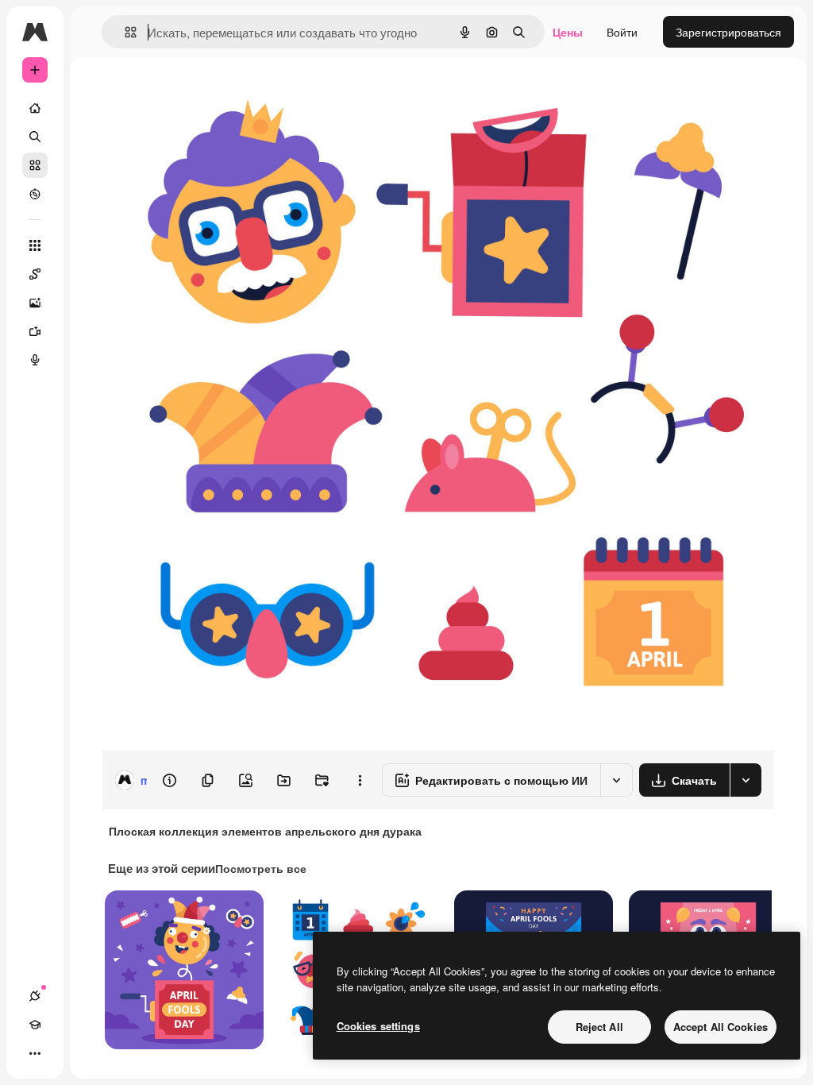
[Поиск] (35, 136)
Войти (622, 32)
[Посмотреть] (35, 194)
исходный (208, 93)
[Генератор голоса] (35, 360)
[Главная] (35, 108)
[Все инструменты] (35, 245)
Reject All (599, 1026)
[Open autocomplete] (124, 32)
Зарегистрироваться (728, 32)
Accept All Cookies (720, 1026)
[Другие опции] (360, 780)
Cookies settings (378, 1025)
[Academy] (35, 1024)
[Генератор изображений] (35, 302)
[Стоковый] (35, 165)
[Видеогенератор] (35, 331)
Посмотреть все (260, 868)
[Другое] (35, 1053)
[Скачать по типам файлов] (745, 780)
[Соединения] (35, 996)
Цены (568, 32)
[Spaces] (35, 274)
